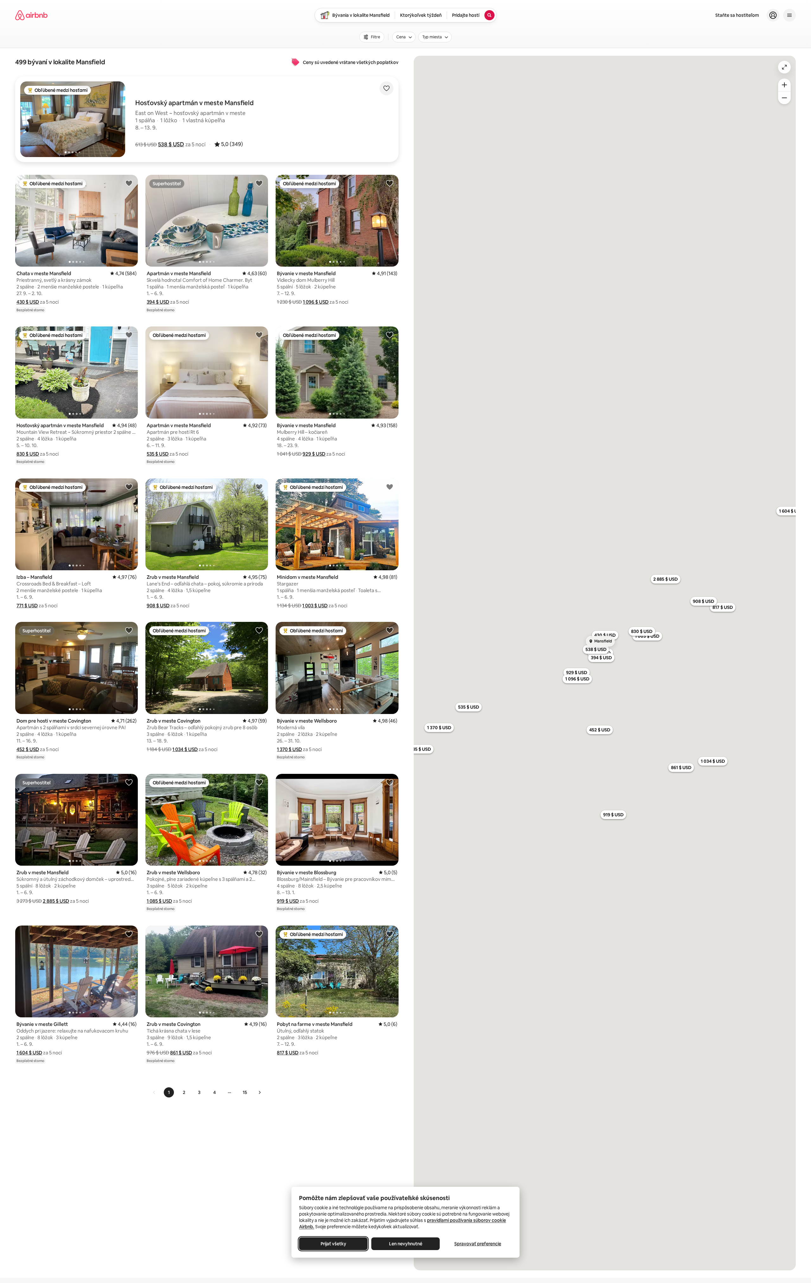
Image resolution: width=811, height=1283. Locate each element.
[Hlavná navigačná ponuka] (789, 15)
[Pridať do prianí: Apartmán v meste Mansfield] (259, 183)
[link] (154, 1092)
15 (245, 1092)
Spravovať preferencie (477, 1244)
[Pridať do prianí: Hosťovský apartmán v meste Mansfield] (129, 335)
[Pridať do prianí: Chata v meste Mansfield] (129, 183)
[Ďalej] (259, 1092)
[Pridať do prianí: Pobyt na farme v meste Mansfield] (390, 934)
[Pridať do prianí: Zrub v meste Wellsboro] (259, 782)
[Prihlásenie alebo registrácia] (773, 15)
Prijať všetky (333, 1244)
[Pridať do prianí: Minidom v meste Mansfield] (390, 487)
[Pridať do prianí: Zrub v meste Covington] (259, 630)
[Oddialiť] (784, 98)
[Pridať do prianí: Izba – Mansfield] (129, 487)
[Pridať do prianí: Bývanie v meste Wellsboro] (390, 630)
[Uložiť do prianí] (386, 88)
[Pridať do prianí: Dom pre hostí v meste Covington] (129, 630)
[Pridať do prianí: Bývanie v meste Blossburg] (390, 782)
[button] (171, 144)
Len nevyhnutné (405, 1244)
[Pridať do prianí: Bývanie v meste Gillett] (129, 934)
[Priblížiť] (784, 85)
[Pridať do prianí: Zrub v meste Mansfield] (259, 487)
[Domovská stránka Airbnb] (31, 15)
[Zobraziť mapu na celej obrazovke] (784, 67)
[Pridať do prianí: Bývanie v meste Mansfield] (390, 183)
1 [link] (169, 1092)
